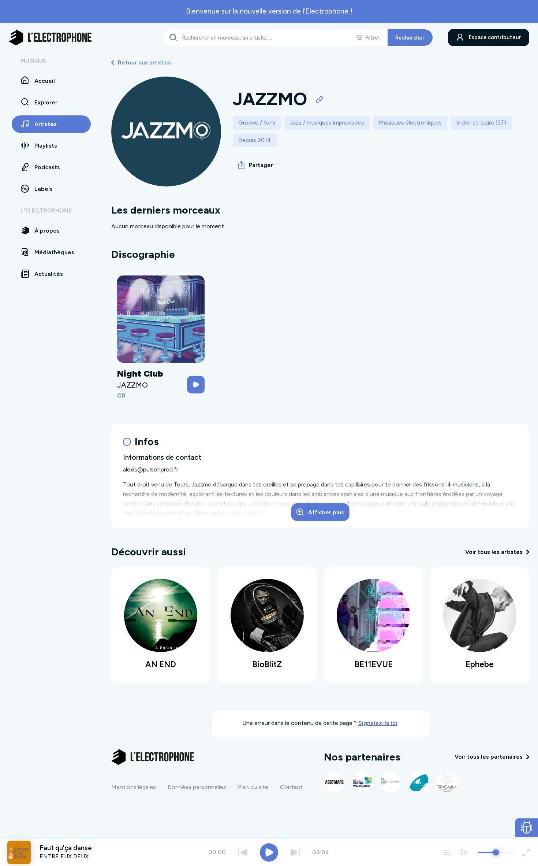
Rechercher (410, 37)
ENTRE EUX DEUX (64, 856)
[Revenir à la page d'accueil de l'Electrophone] (50, 37)
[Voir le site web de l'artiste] (319, 99)
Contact (291, 787)
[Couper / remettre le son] (462, 852)
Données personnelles (197, 787)
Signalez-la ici (377, 722)
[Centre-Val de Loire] (362, 781)
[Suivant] (295, 852)
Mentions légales (133, 787)
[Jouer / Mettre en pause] (269, 852)
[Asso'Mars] (334, 781)
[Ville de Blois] (418, 781)
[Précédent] (243, 852)
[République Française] (390, 781)
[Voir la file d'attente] (447, 852)
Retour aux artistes (144, 62)
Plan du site (253, 787)
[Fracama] (446, 781)
